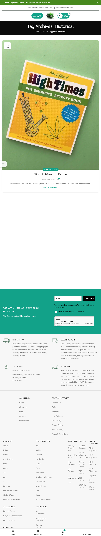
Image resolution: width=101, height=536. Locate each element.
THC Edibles (82, 472)
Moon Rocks (41, 486)
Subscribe (89, 298)
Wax (37, 445)
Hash (38, 495)
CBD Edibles (82, 479)
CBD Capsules (93, 456)
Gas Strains (7, 459)
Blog (46, 169)
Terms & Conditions (60, 434)
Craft (5, 463)
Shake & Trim (8, 495)
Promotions (24, 420)
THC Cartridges (72, 463)
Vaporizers (72, 441)
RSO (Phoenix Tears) (44, 499)
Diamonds (40, 472)
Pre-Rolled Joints (10, 490)
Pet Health (92, 481)
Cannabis (7, 441)
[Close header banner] (97, 2)
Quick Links (24, 398)
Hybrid (5, 450)
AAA (4, 472)
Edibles (82, 441)
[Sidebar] (3, 164)
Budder (39, 450)
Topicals (92, 475)
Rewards (55, 411)
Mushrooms (40, 506)
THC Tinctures (93, 463)
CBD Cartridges (72, 469)
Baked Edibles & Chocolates (83, 454)
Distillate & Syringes (44, 477)
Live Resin (40, 459)
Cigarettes (8, 527)
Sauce (38, 463)
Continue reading (50, 188)
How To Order (57, 416)
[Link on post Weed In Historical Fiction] (50, 105)
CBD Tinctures (93, 469)
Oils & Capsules (93, 442)
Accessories (9, 506)
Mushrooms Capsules (40, 519)
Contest (22, 416)
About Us (23, 407)
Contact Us (56, 402)
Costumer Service (60, 398)
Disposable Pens (72, 456)
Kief (37, 490)
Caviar (38, 468)
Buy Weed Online (48, 179)
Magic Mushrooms (40, 512)
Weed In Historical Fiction (50, 174)
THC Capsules (93, 449)
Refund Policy (57, 429)
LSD (69, 482)
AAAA (5, 468)
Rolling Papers (9, 520)
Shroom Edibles (39, 526)
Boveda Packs (9, 511)
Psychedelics (72, 478)
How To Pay (56, 420)
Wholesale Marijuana (11, 499)
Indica (5, 445)
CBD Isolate (40, 481)
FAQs (54, 407)
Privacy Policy (57, 425)
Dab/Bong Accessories (12, 515)
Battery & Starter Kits (72, 448)
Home (38, 31)
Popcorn (6, 486)
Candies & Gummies (83, 446)
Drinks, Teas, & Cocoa (82, 464)
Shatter (39, 454)
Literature (53, 169)
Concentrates (43, 441)
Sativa (5, 454)
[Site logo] (50, 15)
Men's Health (92, 488)
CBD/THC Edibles (82, 486)
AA (4, 477)
